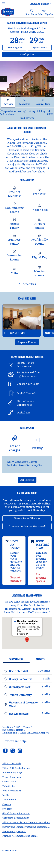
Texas (26, 727)
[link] (16, 579)
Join (40, 14)
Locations (7, 727)
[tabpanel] (27, 114)
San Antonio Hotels (12, 730)
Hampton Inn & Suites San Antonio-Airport (25, 732)
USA (18, 727)
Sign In (49, 14)
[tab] (8, 102)
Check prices (35, 54)
